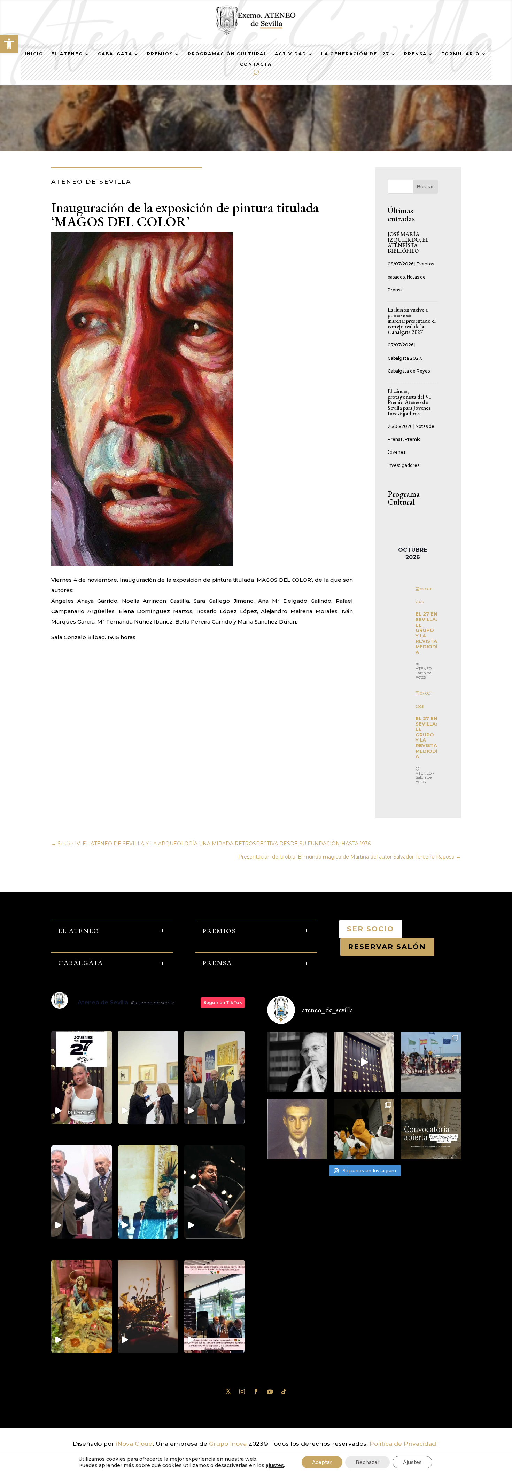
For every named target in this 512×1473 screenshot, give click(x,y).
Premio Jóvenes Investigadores (404, 452)
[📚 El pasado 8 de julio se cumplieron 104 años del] (297, 1129)
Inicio (34, 54)
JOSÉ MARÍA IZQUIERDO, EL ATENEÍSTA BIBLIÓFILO (408, 242)
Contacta (256, 64)
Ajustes (412, 1462)
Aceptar (322, 1462)
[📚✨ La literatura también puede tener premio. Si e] (364, 1062)
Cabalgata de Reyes (409, 371)
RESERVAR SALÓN (387, 946)
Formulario (460, 54)
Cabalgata (115, 54)
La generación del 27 (355, 54)
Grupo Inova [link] (228, 1443)
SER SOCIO (371, 929)
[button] (9, 44)
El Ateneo (67, 54)
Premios (160, 54)
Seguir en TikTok (222, 1002)
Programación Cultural (227, 54)
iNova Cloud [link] (134, 1443)
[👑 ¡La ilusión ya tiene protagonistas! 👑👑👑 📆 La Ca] (364, 1129)
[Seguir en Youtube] (270, 1391)
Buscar (425, 186)
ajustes (275, 1465)
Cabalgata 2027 (404, 358)
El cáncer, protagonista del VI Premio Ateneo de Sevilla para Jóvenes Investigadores (409, 402)
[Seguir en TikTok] (283, 1391)
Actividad (291, 54)
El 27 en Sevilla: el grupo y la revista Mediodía (426, 633)
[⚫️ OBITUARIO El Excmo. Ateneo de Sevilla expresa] (297, 1062)
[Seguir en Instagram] (242, 1391)
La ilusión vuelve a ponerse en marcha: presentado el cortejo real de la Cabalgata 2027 (412, 321)
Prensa (415, 54)
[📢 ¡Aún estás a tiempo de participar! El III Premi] (431, 1129)
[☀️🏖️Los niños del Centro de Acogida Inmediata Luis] (431, 1062)
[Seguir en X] (228, 1391)
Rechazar (367, 1462)
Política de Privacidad (403, 1443)
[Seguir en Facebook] (256, 1391)
